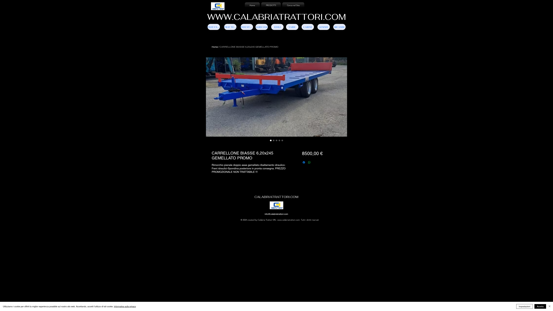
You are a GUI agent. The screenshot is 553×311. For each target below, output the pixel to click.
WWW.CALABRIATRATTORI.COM (276, 17)
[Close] (549, 306)
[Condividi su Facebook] (304, 162)
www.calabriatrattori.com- (288, 220)
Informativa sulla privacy (125, 306)
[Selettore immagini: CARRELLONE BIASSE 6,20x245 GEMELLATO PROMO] (270, 140)
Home (215, 46)
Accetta (540, 306)
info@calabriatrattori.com (276, 214)
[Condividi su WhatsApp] (309, 162)
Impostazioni (524, 306)
